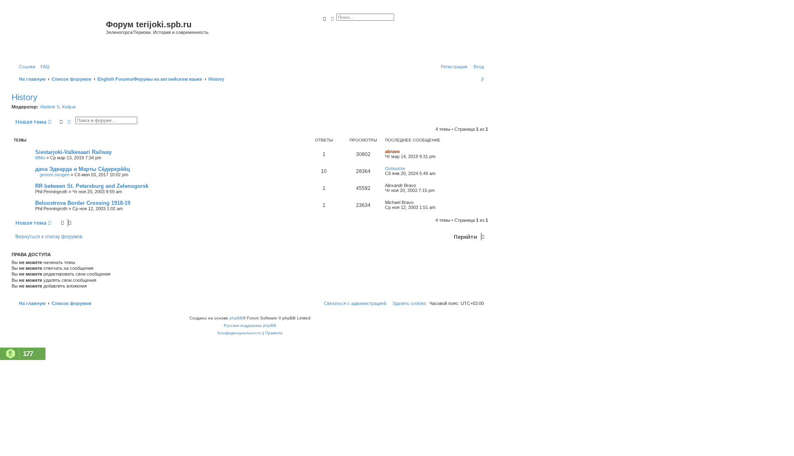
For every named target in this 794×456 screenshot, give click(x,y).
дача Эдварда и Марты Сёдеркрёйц (82, 169)
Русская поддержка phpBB (250, 325)
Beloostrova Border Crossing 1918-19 (82, 203)
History (24, 97)
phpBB (236, 318)
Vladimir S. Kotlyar (58, 106)
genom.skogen (54, 174)
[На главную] (60, 34)
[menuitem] (43, 67)
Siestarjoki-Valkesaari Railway (73, 152)
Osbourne (395, 168)
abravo (392, 151)
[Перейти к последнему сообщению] (402, 151)
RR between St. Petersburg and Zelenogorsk (91, 186)
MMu (40, 157)
